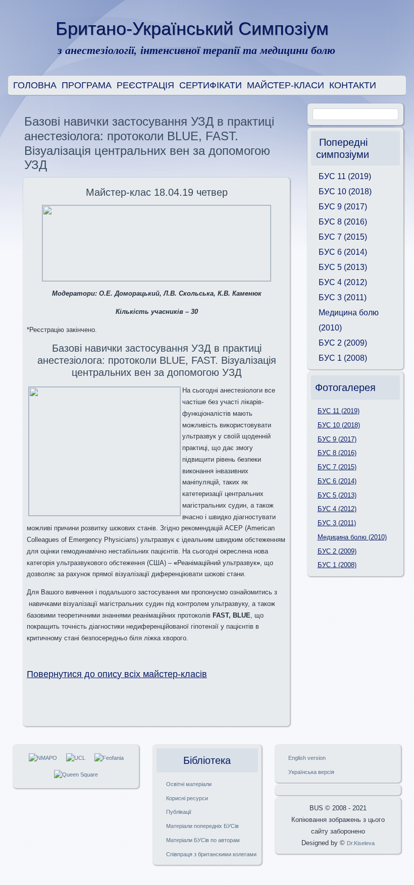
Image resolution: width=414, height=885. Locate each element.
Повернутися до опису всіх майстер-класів (117, 674)
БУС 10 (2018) (345, 191)
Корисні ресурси (187, 798)
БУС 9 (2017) (343, 206)
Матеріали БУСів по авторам (203, 840)
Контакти (352, 85)
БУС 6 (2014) (343, 252)
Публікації (178, 812)
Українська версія (311, 772)
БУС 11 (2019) (345, 176)
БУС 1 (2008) (343, 358)
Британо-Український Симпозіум (192, 28)
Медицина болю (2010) (349, 320)
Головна (35, 85)
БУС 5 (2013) (343, 267)
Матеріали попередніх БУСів (202, 826)
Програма (87, 85)
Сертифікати (210, 85)
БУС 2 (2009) (343, 343)
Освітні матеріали (189, 784)
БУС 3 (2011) (343, 297)
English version (307, 758)
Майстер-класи (285, 85)
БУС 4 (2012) (343, 282)
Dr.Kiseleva (361, 843)
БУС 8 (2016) (343, 221)
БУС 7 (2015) (343, 237)
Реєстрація (145, 85)
